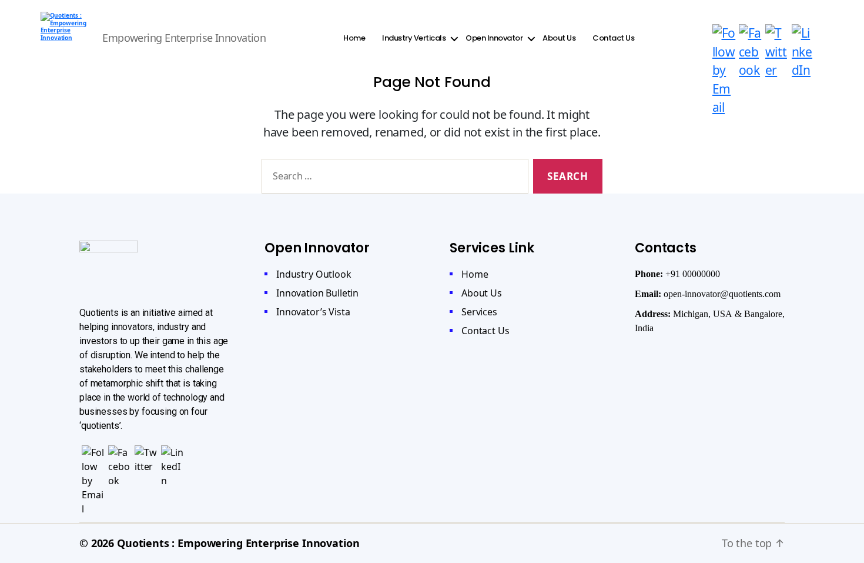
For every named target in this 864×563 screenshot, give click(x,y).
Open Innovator (494, 38)
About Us (558, 38)
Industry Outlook (313, 274)
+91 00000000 (692, 274)
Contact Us (613, 38)
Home (354, 38)
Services (479, 311)
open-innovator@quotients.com (722, 294)
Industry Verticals (414, 38)
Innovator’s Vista (313, 311)
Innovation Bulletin (317, 293)
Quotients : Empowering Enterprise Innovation (238, 543)
